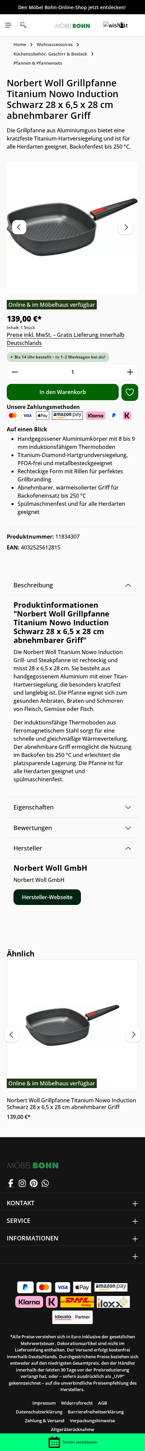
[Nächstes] (126, 227)
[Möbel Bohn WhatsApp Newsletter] (45, 1183)
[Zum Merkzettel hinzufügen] (129, 392)
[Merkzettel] (107, 25)
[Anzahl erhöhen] (130, 372)
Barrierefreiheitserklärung (96, 1412)
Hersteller (27, 848)
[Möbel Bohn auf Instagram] (22, 1183)
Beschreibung (33, 585)
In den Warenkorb (62, 392)
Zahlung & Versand (44, 1420)
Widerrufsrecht (77, 1403)
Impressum (44, 1403)
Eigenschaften (33, 807)
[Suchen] (23, 25)
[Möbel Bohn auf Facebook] (11, 1183)
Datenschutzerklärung (39, 1412)
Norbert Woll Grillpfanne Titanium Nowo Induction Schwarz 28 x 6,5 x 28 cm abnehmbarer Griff (71, 1103)
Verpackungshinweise (92, 1420)
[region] (72, 227)
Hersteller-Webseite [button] (47, 897)
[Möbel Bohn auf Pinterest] (34, 1183)
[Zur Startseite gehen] (72, 25)
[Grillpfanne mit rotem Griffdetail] (72, 227)
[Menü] (8, 25)
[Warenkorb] (136, 25)
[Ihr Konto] (121, 25)
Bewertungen (32, 828)
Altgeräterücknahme (72, 1429)
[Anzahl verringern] (15, 372)
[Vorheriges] (19, 227)
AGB (102, 1403)
